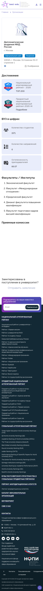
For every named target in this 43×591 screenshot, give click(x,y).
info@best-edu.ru (10, 534)
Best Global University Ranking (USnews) (15, 445)
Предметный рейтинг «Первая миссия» (16, 407)
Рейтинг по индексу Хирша (11, 336)
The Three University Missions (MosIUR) (15, 442)
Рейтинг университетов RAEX (12, 333)
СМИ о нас (6, 506)
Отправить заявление (21, 287)
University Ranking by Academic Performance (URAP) (20, 466)
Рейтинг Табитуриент (9, 371)
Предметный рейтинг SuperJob (13, 418)
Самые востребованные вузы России (15, 339)
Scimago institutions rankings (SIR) (14, 463)
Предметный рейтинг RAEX (11, 404)
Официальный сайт (13, 55)
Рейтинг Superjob (8, 364)
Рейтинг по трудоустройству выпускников (17, 377)
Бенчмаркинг (8, 501)
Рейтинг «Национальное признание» (15, 361)
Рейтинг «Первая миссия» (11, 329)
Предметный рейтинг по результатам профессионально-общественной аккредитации (15, 390)
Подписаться (32, 307)
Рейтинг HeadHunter (9, 368)
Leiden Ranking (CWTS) (10, 451)
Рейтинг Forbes (7, 358)
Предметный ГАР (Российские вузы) (15, 410)
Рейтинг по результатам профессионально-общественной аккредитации (17, 351)
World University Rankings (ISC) (12, 469)
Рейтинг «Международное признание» (15, 355)
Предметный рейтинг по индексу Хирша (16, 401)
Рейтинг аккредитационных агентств (19, 484)
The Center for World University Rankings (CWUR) (18, 459)
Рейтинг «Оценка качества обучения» (15, 347)
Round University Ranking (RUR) (12, 448)
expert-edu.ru (8, 528)
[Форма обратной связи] (39, 588)
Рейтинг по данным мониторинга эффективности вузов (14, 343)
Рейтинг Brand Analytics (10, 374)
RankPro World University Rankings (14, 472)
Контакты (12, 571)
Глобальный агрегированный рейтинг (19, 426)
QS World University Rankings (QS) (13, 436)
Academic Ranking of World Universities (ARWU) (18, 439)
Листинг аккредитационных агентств (15, 489)
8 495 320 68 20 (9, 531)
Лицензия (30, 55)
